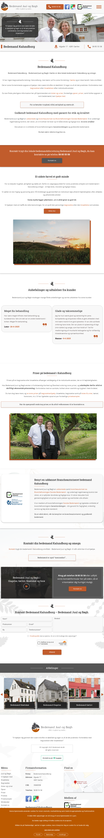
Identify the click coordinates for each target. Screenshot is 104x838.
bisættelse (85, 205)
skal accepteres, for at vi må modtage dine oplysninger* (53, 636)
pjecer (75, 93)
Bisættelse (5, 780)
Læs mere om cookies (52, 830)
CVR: (27, 785)
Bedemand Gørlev (52, 705)
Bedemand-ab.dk (58, 747)
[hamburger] (99, 7)
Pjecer (3, 789)
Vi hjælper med (6, 777)
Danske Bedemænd (71, 503)
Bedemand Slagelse (20, 705)
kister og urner (57, 93)
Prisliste (4, 796)
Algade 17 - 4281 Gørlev (69, 46)
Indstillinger (62, 834)
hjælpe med (60, 96)
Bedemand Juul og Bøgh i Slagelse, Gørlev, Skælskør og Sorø (26, 579)
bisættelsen (49, 88)
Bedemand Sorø (84, 705)
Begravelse (5, 783)
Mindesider (5, 802)
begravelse (68, 205)
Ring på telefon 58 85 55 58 (72, 575)
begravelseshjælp (48, 393)
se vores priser (32, 393)
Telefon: (28, 790)
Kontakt (12, 549)
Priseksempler (6, 799)
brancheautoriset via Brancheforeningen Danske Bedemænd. (62, 119)
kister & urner (87, 393)
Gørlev (72, 80)
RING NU (52, 211)
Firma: (28, 774)
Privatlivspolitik (34, 636)
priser (81, 93)
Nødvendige (49, 834)
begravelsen (35, 88)
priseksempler (74, 396)
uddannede (31, 119)
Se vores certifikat (87, 121)
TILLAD (38, 834)
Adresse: (28, 777)
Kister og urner (7, 786)
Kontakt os (52, 160)
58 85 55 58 (56, 7)
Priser (3, 792)
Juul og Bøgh (6, 774)
